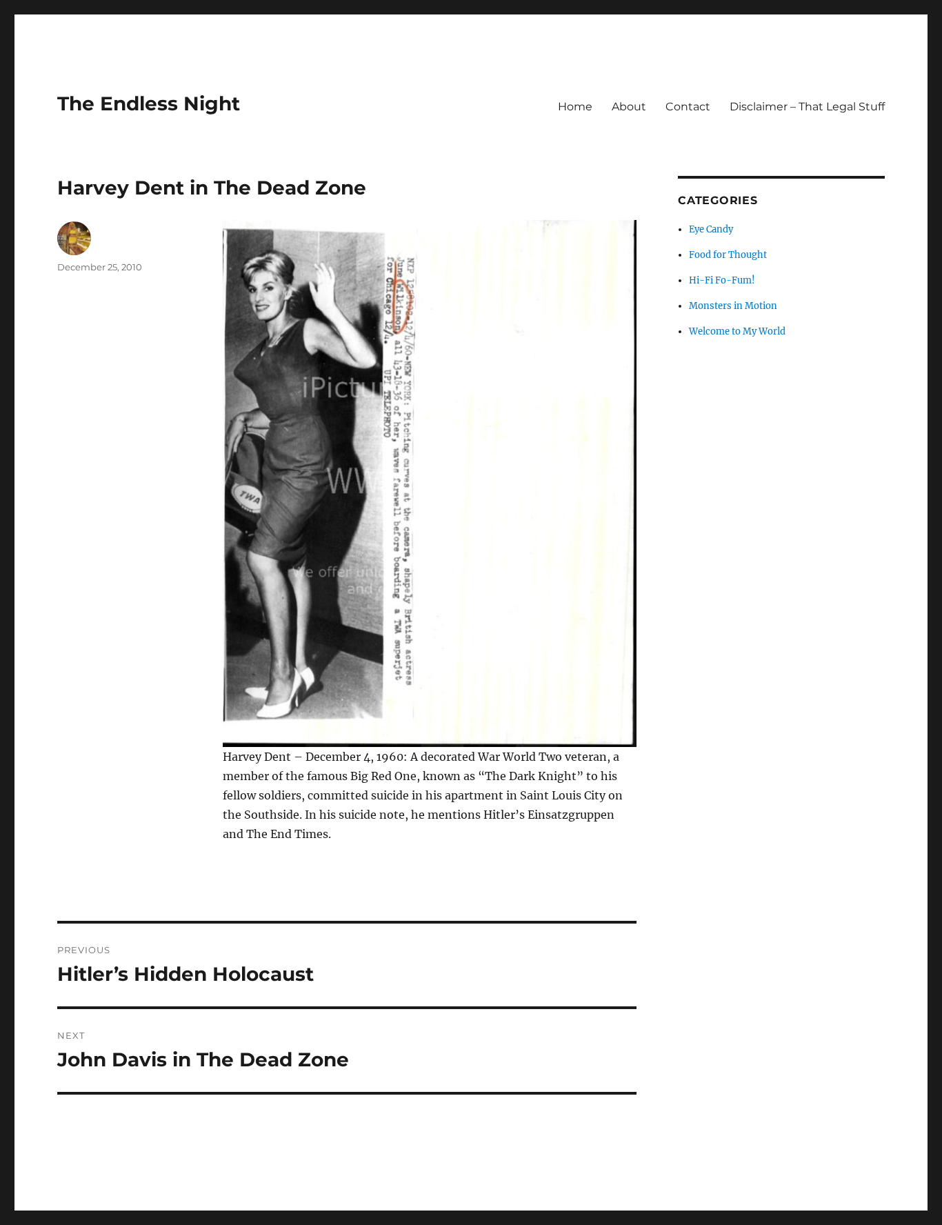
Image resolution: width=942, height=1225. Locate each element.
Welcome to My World (737, 331)
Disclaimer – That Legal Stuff (807, 106)
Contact (687, 106)
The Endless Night (148, 103)
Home (575, 106)
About (629, 106)
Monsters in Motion (733, 306)
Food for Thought (728, 255)
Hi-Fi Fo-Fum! (722, 280)
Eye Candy (711, 229)
